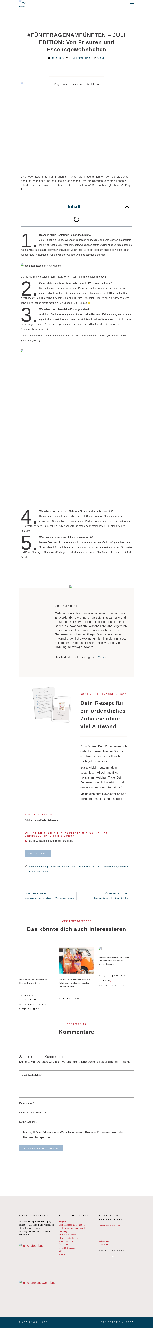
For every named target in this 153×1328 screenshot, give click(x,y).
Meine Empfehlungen (68, 1238)
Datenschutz (104, 1241)
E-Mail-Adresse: (39, 814)
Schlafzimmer (28, 1004)
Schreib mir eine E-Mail (110, 1226)
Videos (119, 985)
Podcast (62, 1254)
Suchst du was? (111, 1251)
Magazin (62, 1221)
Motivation (106, 985)
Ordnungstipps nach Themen (72, 1225)
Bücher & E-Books (67, 1235)
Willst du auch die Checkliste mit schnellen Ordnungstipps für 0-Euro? (66, 834)
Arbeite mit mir (66, 1241)
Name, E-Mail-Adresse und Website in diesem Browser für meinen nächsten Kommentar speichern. (73, 1135)
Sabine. (103, 657)
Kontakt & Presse (67, 1248)
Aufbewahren (27, 995)
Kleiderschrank (29, 1000)
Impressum (103, 1244)
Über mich (63, 1245)
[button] (127, 206)
